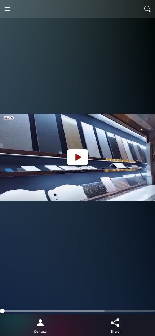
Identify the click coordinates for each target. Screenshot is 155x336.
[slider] (77, 311)
